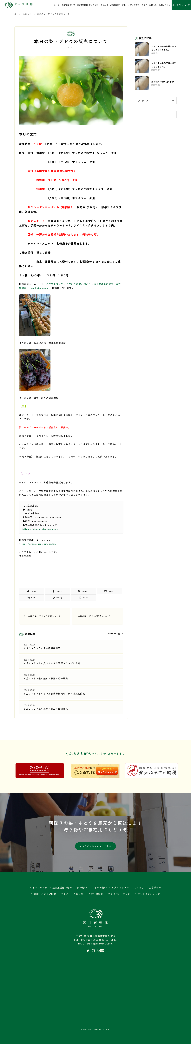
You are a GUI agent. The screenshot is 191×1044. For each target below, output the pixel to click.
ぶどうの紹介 (99, 887)
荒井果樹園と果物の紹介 (88, 4)
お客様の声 (115, 4)
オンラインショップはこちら (96, 846)
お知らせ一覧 (114, 633)
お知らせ (153, 4)
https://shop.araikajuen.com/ (41, 529)
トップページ (40, 887)
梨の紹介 (82, 887)
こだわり (104, 4)
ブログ (144, 4)
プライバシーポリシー (120, 893)
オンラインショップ (149, 893)
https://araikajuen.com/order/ (38, 543)
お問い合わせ (165, 4)
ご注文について (68, 4)
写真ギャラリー (120, 887)
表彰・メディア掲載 (130, 4)
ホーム (57, 4)
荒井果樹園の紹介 (62, 887)
